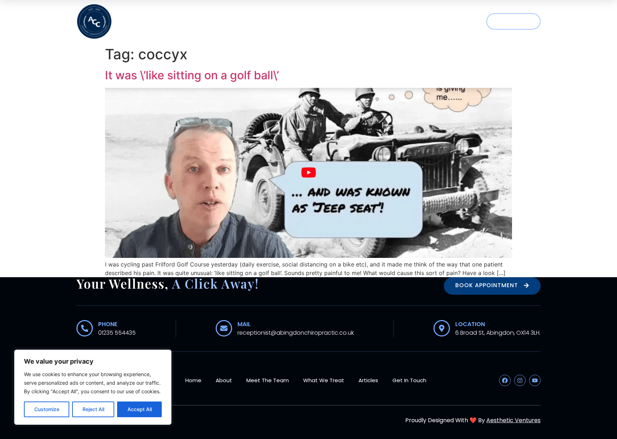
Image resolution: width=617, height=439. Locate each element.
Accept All (139, 409)
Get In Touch (409, 380)
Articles (461, 21)
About (215, 21)
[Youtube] (535, 380)
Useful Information (398, 21)
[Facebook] (505, 380)
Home (183, 21)
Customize (46, 409)
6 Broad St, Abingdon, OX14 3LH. (498, 333)
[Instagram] (520, 380)
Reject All (93, 409)
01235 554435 (117, 333)
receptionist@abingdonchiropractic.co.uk (295, 333)
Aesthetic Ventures (513, 420)
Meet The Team (263, 21)
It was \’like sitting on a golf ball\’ (192, 75)
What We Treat (324, 21)
